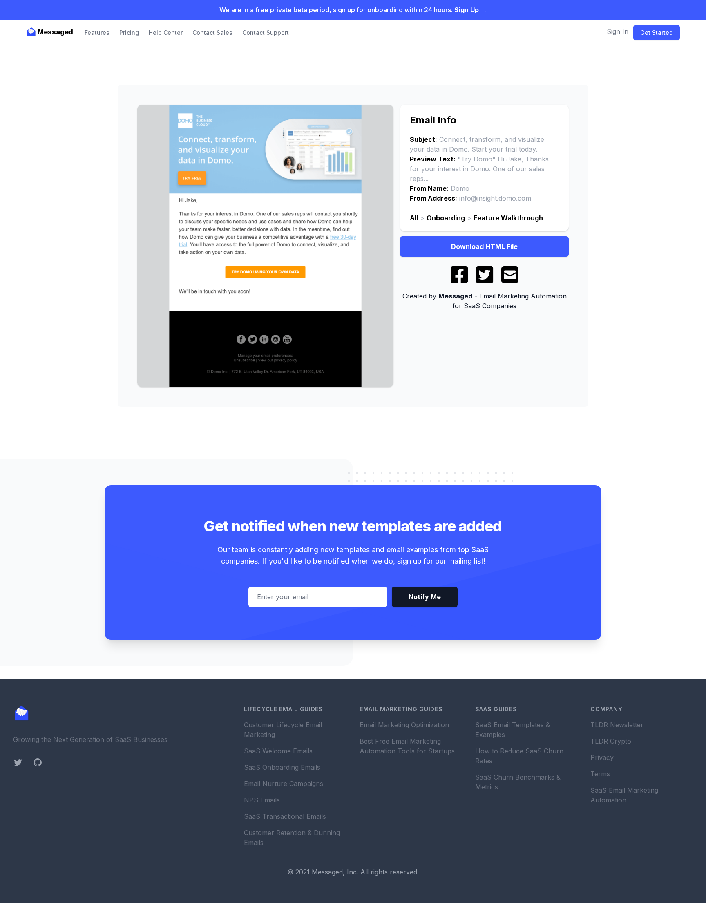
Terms (600, 774)
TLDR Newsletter (616, 725)
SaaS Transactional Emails (285, 816)
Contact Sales (212, 32)
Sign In (617, 31)
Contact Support (265, 32)
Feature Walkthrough (508, 218)
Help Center (166, 32)
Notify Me (425, 597)
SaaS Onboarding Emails (282, 767)
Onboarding (446, 218)
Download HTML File (484, 246)
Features (97, 32)
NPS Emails (262, 800)
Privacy (602, 757)
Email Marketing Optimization (404, 725)
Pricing (129, 32)
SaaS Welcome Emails (278, 751)
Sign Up (470, 10)
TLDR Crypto (610, 741)
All (414, 218)
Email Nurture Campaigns (283, 784)
